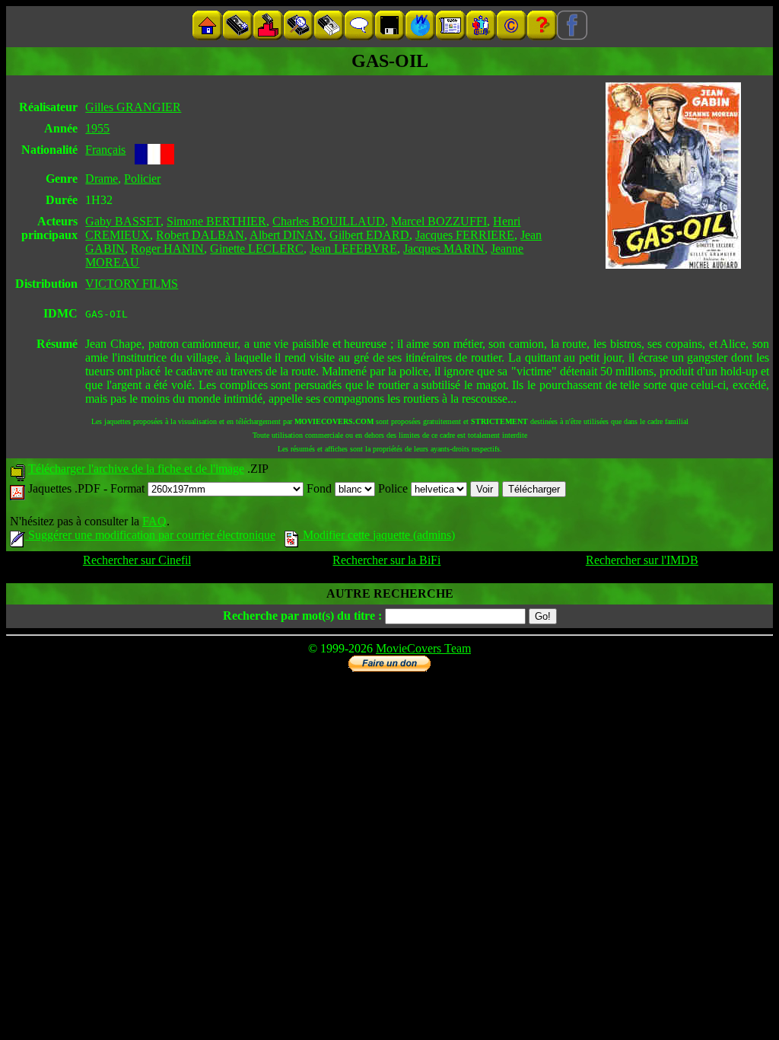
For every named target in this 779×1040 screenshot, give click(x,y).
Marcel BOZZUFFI (439, 221)
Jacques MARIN (444, 248)
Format (129, 488)
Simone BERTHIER (216, 221)
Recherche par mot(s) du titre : (302, 615)
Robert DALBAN (200, 234)
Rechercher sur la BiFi (386, 559)
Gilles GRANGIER (133, 106)
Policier (142, 178)
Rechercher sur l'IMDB (642, 559)
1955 (97, 128)
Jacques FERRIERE (464, 234)
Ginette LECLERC (257, 248)
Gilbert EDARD (369, 234)
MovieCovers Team (423, 648)
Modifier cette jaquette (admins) (377, 534)
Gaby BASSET (123, 221)
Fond (321, 488)
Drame (101, 178)
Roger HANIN (167, 248)
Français (105, 149)
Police (394, 488)
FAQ (154, 521)
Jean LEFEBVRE (353, 248)
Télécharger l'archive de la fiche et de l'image (136, 468)
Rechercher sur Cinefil (137, 559)
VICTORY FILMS (131, 283)
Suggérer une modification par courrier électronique (150, 534)
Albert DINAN (286, 234)
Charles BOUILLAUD (328, 221)
